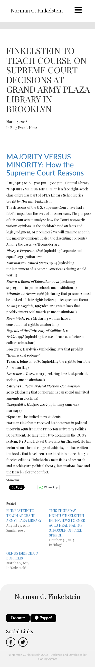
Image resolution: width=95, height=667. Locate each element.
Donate (18, 618)
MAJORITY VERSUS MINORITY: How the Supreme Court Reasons (45, 165)
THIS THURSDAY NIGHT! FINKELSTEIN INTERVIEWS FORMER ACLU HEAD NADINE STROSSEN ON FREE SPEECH (67, 522)
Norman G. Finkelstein (37, 10)
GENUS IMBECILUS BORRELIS (22, 555)
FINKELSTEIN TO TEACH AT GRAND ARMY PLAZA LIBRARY (23, 515)
